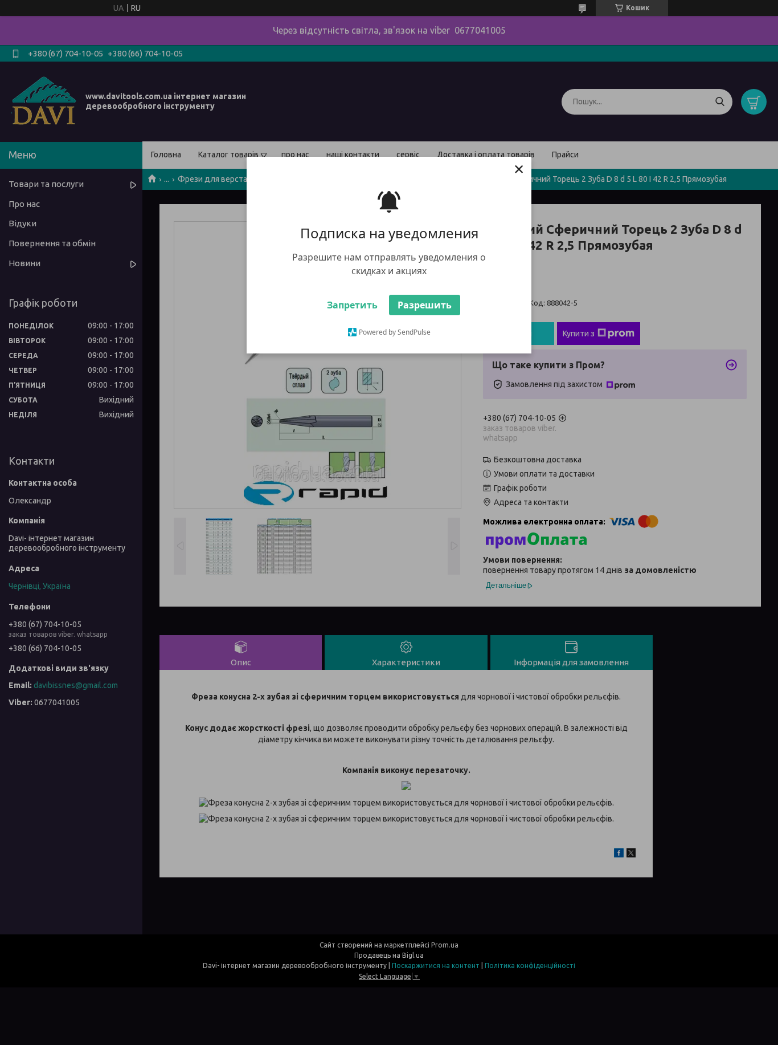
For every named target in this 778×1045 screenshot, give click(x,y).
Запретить (352, 305)
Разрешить (425, 305)
